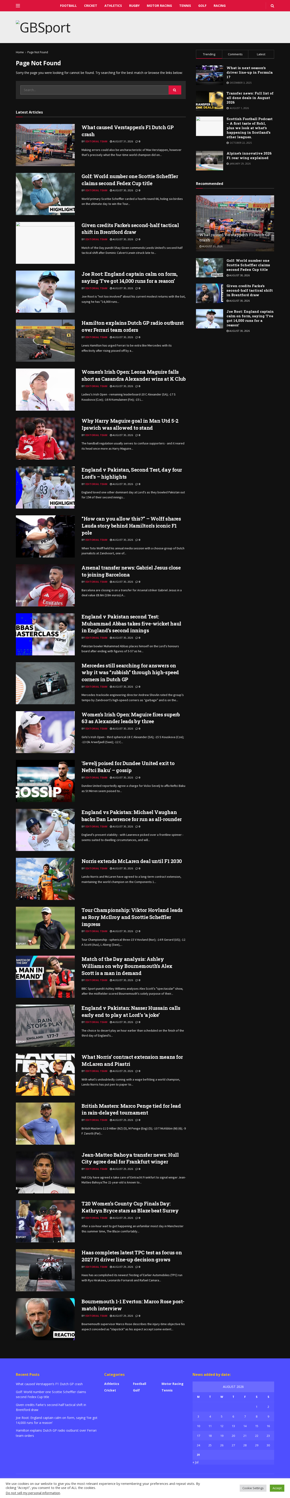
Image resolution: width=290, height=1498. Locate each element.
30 (268, 1445)
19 (221, 1436)
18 (210, 1436)
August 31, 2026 (122, 141)
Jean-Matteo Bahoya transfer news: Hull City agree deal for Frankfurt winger (130, 1158)
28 (244, 1445)
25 (210, 1445)
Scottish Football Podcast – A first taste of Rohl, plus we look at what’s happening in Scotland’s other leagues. (250, 127)
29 (256, 1445)
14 (244, 1426)
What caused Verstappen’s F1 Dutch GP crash (49, 1384)
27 (233, 1445)
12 (221, 1426)
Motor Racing (159, 5)
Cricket (90, 5)
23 (268, 1436)
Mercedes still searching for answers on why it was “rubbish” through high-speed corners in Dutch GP (130, 672)
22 (256, 1436)
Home (20, 52)
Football (68, 5)
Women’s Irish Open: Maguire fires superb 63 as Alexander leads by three (131, 718)
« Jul (195, 1462)
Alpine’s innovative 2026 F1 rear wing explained (249, 155)
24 (198, 1445)
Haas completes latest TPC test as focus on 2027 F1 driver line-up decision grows (132, 1256)
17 (198, 1436)
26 (221, 1445)
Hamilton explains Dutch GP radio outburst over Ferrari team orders (133, 326)
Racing (220, 5)
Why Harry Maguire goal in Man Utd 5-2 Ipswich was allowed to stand (130, 424)
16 (268, 1426)
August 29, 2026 (122, 1071)
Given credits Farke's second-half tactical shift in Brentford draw (130, 228)
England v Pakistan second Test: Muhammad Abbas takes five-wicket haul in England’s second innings (131, 623)
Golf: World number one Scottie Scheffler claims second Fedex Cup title (130, 180)
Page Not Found (37, 52)
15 (256, 1426)
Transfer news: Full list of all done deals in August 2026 (250, 97)
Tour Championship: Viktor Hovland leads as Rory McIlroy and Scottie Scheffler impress (132, 917)
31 (198, 1455)
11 (210, 1426)
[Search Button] (175, 90)
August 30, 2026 (122, 190)
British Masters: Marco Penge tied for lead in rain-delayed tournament (131, 1109)
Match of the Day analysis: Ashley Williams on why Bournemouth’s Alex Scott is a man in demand (127, 966)
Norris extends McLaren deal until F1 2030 (132, 861)
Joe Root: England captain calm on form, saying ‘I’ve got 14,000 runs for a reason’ (130, 277)
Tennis (185, 5)
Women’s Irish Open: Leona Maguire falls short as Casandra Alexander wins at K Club (134, 375)
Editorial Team (96, 141)
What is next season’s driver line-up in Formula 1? (250, 72)
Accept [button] (277, 1488)
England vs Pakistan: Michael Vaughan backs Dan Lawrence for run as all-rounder (132, 815)
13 (233, 1426)
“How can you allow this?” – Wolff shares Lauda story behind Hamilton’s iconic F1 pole (131, 525)
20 (233, 1436)
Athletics (113, 5)
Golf (202, 5)
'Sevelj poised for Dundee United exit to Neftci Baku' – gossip (128, 766)
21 (244, 1436)
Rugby (134, 5)
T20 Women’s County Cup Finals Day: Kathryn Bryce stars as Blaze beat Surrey (130, 1207)
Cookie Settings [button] (253, 1488)
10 (198, 1426)
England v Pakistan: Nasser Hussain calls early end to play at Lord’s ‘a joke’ (131, 1011)
